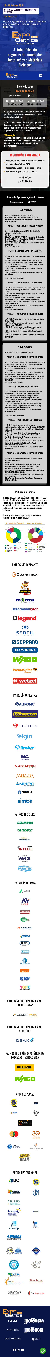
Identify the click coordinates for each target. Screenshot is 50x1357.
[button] (40, 75)
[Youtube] (22, 1350)
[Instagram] (18, 1350)
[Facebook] (14, 1350)
